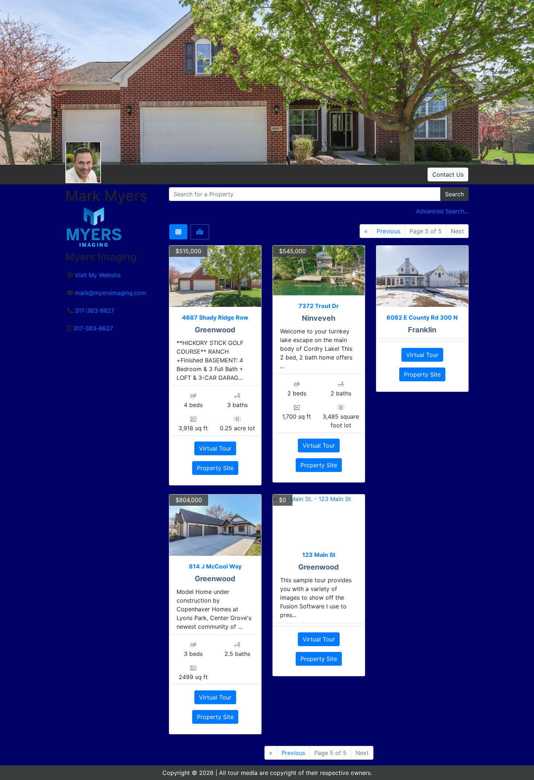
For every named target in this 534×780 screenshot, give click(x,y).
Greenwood (215, 329)
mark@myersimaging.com (110, 292)
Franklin (422, 329)
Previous (388, 231)
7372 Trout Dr (319, 305)
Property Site (215, 468)
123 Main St (318, 554)
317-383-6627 (94, 310)
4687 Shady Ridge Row (215, 317)
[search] (305, 194)
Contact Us (448, 174)
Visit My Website (98, 275)
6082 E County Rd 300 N (422, 317)
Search (454, 194)
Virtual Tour (215, 448)
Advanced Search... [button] (442, 211)
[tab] (178, 231)
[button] (16, 82)
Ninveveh (318, 318)
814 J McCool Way (215, 566)
